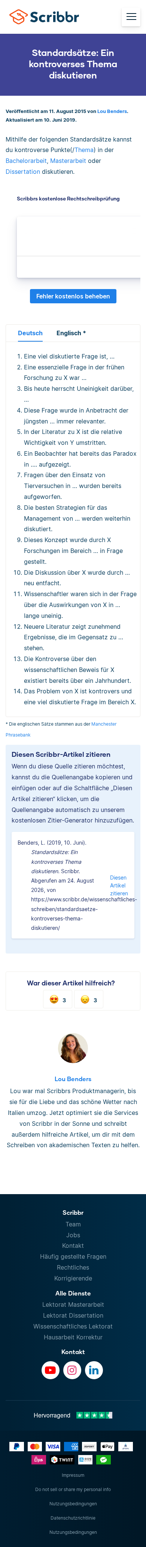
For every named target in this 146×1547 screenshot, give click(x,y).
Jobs (73, 1235)
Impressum (73, 1475)
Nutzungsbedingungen (73, 1503)
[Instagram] (72, 1370)
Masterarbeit (68, 160)
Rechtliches (73, 1267)
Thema (84, 150)
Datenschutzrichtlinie (73, 1518)
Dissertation (23, 171)
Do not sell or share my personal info (73, 1489)
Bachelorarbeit (26, 160)
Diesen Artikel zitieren (119, 885)
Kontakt (73, 1245)
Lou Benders (112, 111)
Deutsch (30, 333)
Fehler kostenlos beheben (73, 296)
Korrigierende (73, 1278)
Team (73, 1224)
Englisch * (71, 333)
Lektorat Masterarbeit (73, 1304)
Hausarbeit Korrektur (73, 1337)
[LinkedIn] (94, 1370)
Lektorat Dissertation (73, 1315)
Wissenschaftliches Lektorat (73, 1326)
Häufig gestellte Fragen (73, 1256)
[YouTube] (51, 1370)
